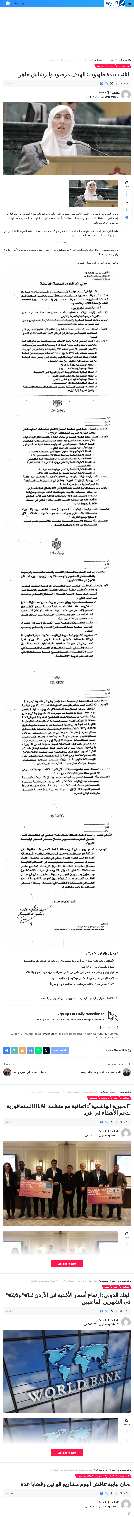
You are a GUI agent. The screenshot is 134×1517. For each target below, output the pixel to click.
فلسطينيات (93, 1098)
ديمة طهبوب (72, 998)
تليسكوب (126, 1098)
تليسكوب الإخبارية (88, 998)
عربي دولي (105, 1098)
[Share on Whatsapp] (38, 1050)
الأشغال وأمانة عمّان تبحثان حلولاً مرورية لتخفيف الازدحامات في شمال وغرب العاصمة (69, 960)
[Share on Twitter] (111, 83)
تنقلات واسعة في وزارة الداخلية (97, 966)
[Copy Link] (106, 83)
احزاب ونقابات (124, 66)
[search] (22, 3)
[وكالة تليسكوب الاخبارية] (114, 3)
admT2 (116, 92)
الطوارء (101, 998)
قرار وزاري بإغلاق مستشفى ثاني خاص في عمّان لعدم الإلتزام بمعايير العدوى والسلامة (69, 972)
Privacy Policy (103, 1033)
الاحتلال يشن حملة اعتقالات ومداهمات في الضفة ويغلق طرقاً (82, 984)
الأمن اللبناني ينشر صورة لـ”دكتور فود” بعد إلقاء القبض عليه (82, 978)
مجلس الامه (101, 66)
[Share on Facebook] (116, 83)
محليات (106, 1287)
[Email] (22, 1050)
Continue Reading (67, 1263)
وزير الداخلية (47, 998)
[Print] (101, 83)
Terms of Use (48, 1033)
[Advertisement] (67, 31)
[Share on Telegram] (30, 1050)
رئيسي (112, 66)
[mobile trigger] (128, 3)
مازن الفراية (60, 998)
